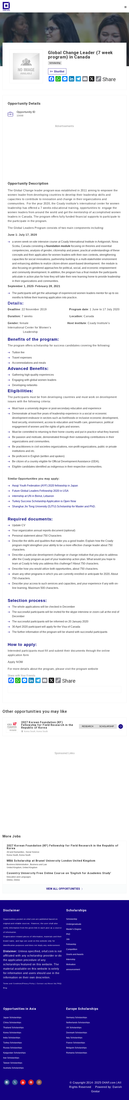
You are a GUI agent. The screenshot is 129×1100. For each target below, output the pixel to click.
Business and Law (38, 864)
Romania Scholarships (76, 1053)
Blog (5, 988)
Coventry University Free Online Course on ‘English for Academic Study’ (59, 873)
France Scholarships (75, 1043)
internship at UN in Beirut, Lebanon (33, 496)
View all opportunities (63, 888)
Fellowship (71, 944)
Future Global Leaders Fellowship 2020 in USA (40, 490)
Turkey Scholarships (12, 1043)
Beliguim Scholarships (76, 1048)
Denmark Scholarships (76, 1032)
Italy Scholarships (74, 1037)
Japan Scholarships (12, 1017)
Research (87, 726)
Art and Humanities (16, 852)
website (93, 668)
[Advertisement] (64, 151)
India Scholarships (11, 1037)
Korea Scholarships (12, 1032)
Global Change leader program (34, 190)
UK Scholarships (73, 1027)
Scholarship (54, 63)
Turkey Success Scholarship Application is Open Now (44, 501)
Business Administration (18, 864)
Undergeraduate (73, 924)
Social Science (32, 852)
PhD (68, 934)
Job (68, 939)
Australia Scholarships (13, 1068)
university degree (37, 408)
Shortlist (58, 71)
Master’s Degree (73, 929)
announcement (73, 969)
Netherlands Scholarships (78, 1022)
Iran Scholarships (11, 1058)
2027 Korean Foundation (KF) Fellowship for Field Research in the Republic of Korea (47, 725)
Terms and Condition (12, 983)
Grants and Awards (74, 954)
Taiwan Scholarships (12, 1063)
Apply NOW (15, 662)
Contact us (42, 983)
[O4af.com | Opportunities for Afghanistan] (33, 6)
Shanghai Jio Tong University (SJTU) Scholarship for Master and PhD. (54, 506)
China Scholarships (12, 1022)
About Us (52, 983)
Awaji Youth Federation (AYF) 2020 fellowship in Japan (45, 485)
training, (73, 207)
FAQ (59, 983)
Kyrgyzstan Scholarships (14, 1053)
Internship (70, 959)
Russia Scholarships (12, 1048)
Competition (71, 949)
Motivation (71, 964)
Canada (89, 316)
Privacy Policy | (29, 983)
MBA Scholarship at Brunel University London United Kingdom (51, 860)
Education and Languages (19, 877)
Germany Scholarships (76, 1017)
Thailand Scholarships (13, 1027)
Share (109, 79)
